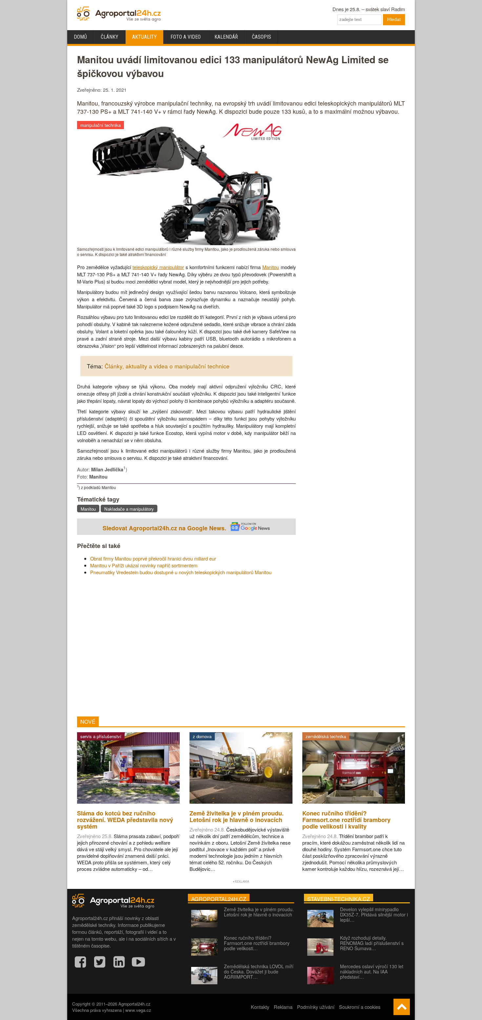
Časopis (261, 37)
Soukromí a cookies (359, 1006)
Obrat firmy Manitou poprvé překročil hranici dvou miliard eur (153, 558)
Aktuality (144, 37)
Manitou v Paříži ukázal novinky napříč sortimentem (143, 565)
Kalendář (226, 37)
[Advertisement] (186, 646)
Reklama (283, 1006)
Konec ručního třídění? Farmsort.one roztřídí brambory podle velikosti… (257, 942)
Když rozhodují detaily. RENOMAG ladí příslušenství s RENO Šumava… (372, 942)
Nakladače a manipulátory (129, 509)
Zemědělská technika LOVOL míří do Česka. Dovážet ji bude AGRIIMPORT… (258, 971)
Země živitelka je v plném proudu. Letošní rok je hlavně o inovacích (259, 912)
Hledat (394, 19)
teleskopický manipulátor (158, 267)
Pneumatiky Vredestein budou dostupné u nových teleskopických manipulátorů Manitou (180, 572)
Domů (80, 37)
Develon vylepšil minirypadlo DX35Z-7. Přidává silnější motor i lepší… (374, 914)
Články (109, 37)
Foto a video (186, 37)
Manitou (270, 267)
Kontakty (260, 1006)
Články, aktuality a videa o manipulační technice (167, 366)
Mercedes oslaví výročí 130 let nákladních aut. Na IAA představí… (371, 971)
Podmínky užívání (315, 1006)
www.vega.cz (138, 1010)
